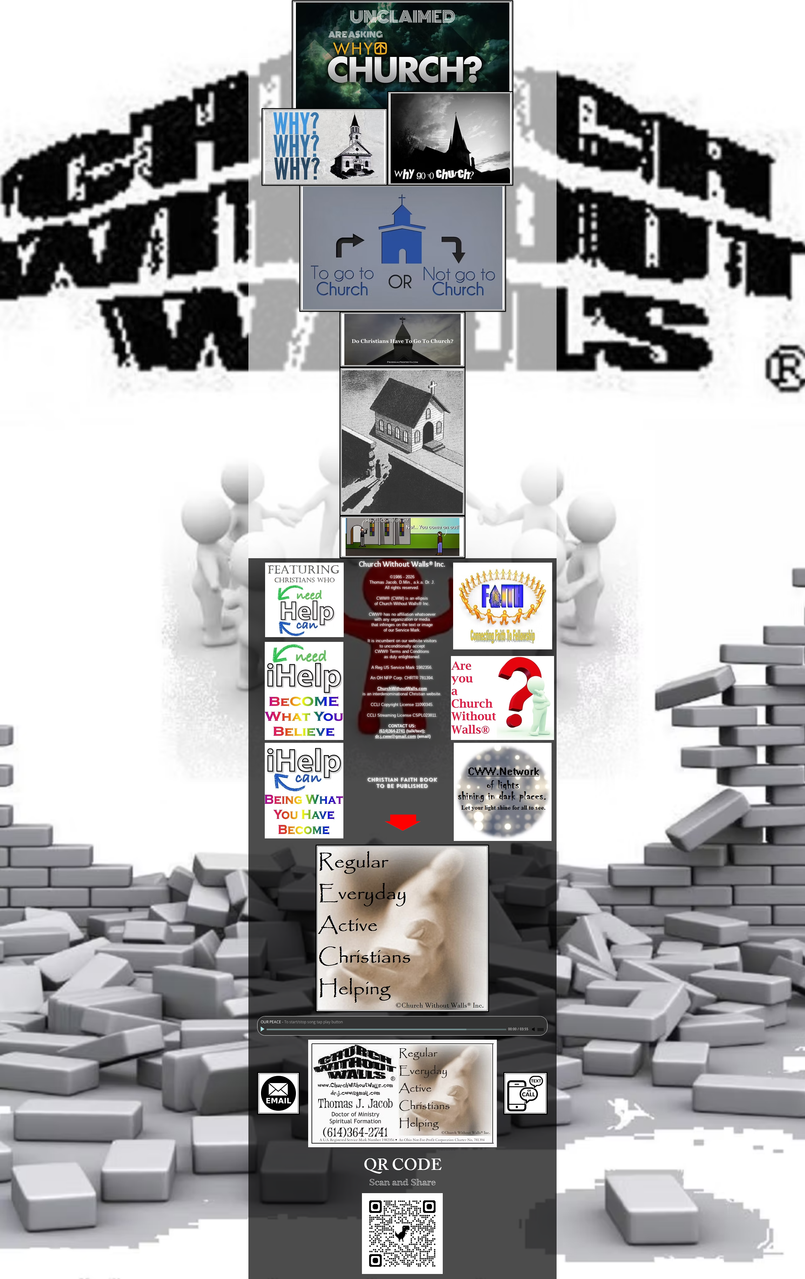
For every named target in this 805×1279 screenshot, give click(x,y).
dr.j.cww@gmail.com (395, 736)
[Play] (263, 1029)
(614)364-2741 (392, 731)
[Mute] (534, 1029)
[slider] (541, 1029)
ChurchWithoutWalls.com (402, 688)
